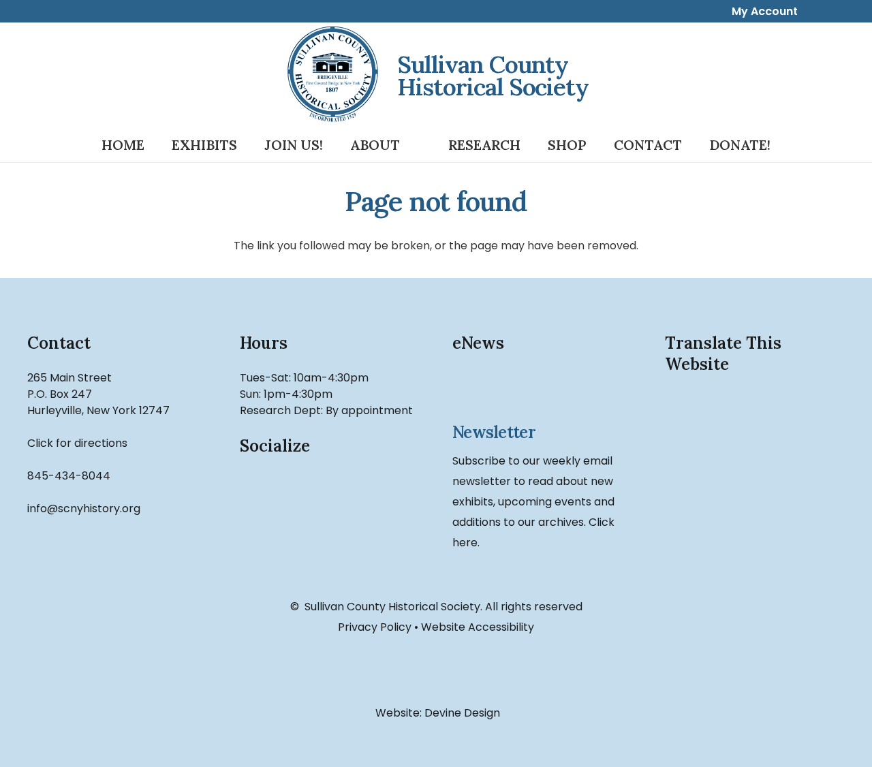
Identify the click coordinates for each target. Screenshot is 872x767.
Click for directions (77, 443)
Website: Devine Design (436, 713)
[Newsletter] (542, 391)
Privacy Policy (374, 627)
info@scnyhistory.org (83, 508)
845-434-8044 (68, 476)
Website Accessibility (477, 627)
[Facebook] (265, 498)
